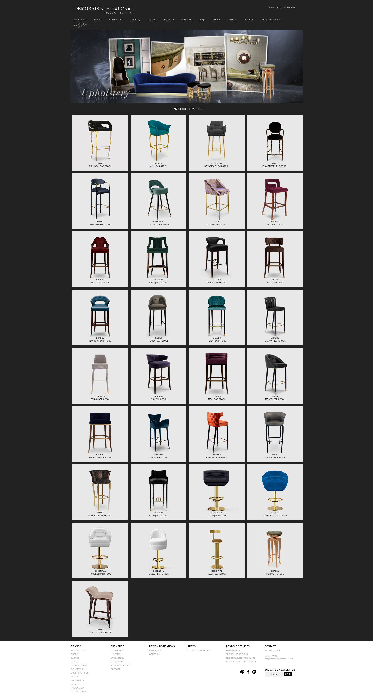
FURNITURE (117, 646)
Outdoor (232, 19)
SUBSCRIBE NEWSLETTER (280, 669)
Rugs (202, 19)
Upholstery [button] (134, 19)
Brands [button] (98, 19)
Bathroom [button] (169, 19)
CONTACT (270, 646)
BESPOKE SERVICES (238, 646)
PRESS (192, 646)
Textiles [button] (216, 19)
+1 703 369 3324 (272, 650)
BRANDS (76, 646)
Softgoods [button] (186, 19)
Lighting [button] (152, 19)
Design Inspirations (271, 19)
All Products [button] (80, 19)
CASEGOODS (117, 650)
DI (79, 25)
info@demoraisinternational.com (279, 659)
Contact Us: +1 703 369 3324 (281, 7)
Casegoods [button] (115, 19)
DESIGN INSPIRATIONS (162, 646)
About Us (248, 19)
